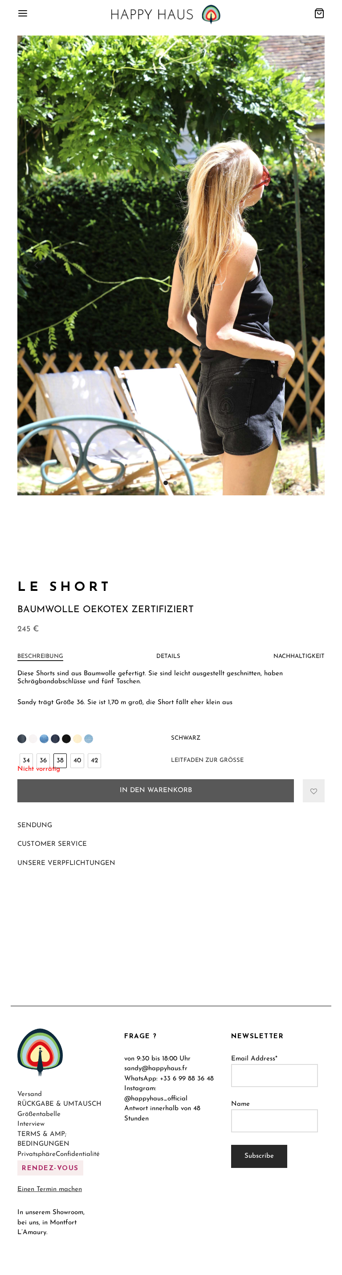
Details (168, 656)
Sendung (34, 825)
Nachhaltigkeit (299, 656)
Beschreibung (40, 656)
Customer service (52, 844)
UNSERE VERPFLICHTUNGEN (66, 863)
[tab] (40, 656)
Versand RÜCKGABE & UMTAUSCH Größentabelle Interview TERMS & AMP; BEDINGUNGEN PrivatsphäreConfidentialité (59, 1124)
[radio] (26, 760)
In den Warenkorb (156, 790)
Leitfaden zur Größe (207, 760)
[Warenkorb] (319, 13)
